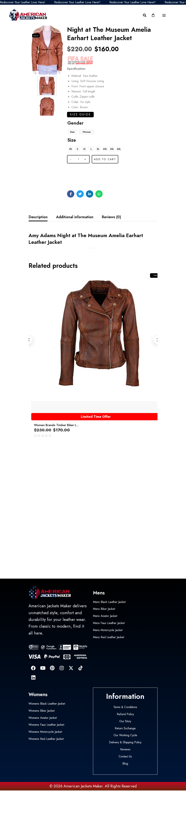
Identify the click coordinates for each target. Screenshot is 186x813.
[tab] (38, 217)
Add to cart (105, 159)
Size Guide (80, 114)
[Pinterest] (52, 668)
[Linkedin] (33, 677)
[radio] (72, 132)
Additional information (74, 217)
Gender (75, 123)
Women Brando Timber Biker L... (56, 425)
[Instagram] (61, 668)
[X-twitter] (71, 668)
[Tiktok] (80, 668)
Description (38, 217)
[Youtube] (42, 668)
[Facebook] (33, 668)
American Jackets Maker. (83, 786)
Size (71, 140)
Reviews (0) (111, 217)
